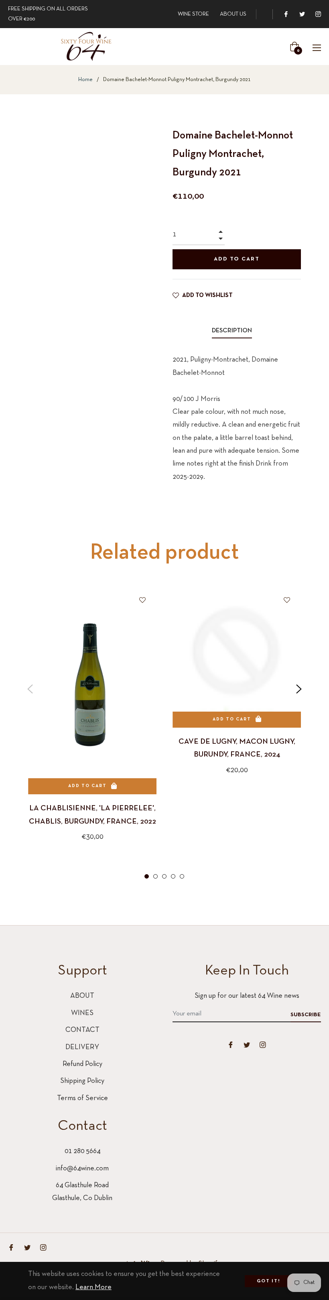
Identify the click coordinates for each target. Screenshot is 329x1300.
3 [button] (164, 876)
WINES (82, 1013)
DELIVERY (82, 1047)
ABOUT (82, 996)
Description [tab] (232, 331)
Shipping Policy (82, 1081)
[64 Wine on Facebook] (285, 14)
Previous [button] (30, 689)
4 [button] (173, 876)
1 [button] (146, 876)
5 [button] (182, 876)
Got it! (268, 1281)
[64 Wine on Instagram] (318, 14)
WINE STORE (193, 14)
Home (85, 79)
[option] (92, 727)
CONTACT (82, 1030)
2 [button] (155, 876)
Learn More (93, 1287)
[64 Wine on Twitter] (302, 14)
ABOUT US (233, 14)
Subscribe (305, 1014)
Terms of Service (82, 1098)
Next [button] (299, 689)
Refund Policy (82, 1064)
